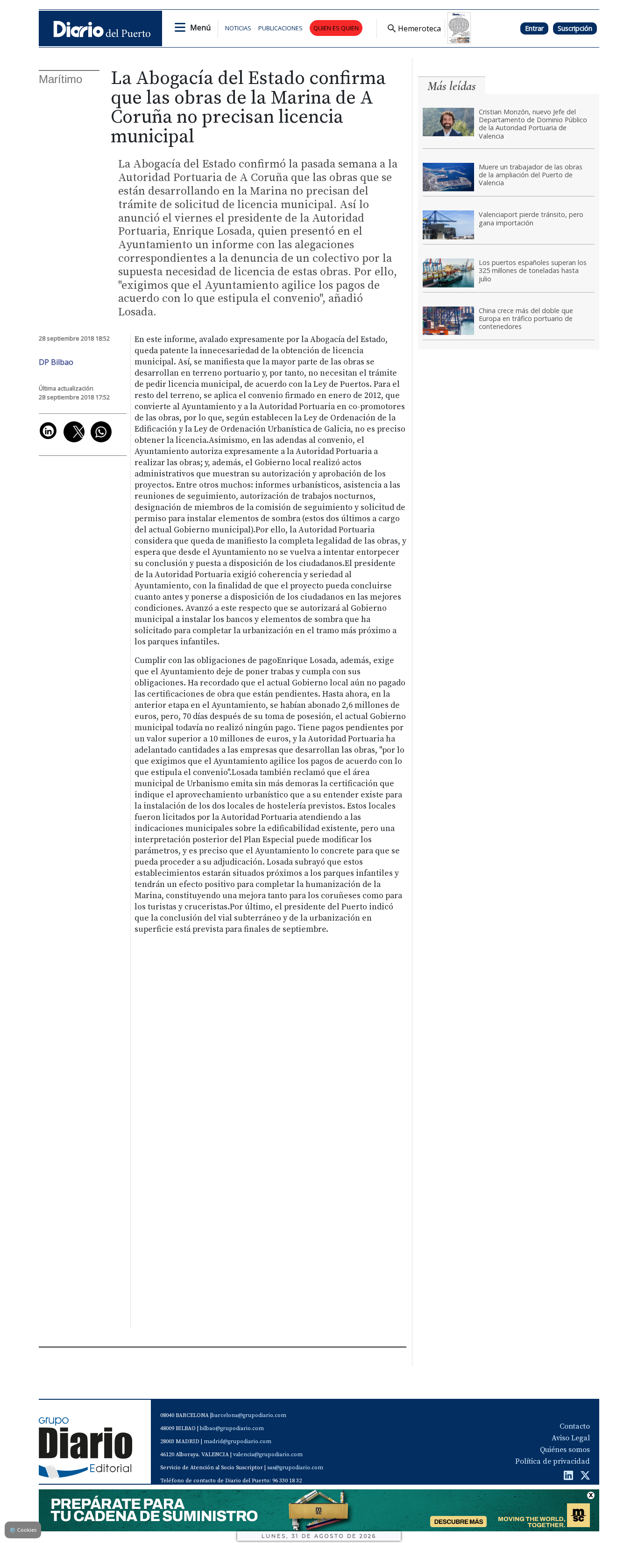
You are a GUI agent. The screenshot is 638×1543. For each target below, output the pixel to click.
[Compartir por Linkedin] (48, 430)
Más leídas (451, 86)
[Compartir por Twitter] (74, 431)
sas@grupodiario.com (295, 1467)
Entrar (534, 28)
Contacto (575, 1426)
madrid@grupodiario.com (237, 1441)
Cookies (22, 1529)
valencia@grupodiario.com (268, 1454)
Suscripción (575, 28)
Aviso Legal (571, 1438)
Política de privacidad (552, 1461)
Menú (200, 27)
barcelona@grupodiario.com (249, 1415)
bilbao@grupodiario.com (232, 1428)
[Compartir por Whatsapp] (101, 431)
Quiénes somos (565, 1449)
